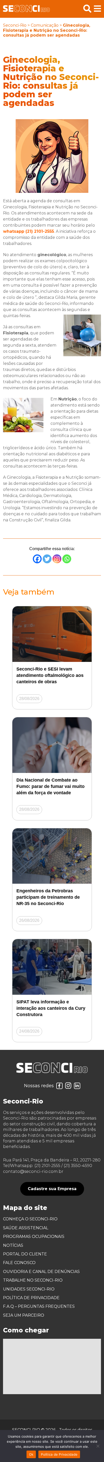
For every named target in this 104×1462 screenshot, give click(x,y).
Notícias (13, 1245)
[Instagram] (57, 558)
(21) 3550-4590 (78, 1165)
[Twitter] (47, 558)
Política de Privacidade (31, 1297)
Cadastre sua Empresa (52, 1188)
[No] (97, 1446)
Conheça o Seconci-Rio (30, 1219)
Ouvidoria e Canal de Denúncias (41, 1271)
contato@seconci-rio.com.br (33, 1171)
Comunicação (45, 25)
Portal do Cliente (25, 1254)
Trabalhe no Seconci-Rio (33, 1280)
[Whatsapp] (66, 558)
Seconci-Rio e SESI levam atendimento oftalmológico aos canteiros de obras (50, 675)
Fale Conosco (19, 1262)
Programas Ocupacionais (33, 1236)
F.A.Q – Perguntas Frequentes (39, 1306)
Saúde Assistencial (25, 1227)
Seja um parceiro (23, 1315)
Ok (31, 1454)
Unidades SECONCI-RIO (29, 1289)
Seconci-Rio (15, 25)
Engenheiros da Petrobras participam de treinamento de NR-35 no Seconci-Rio (48, 897)
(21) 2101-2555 (47, 1165)
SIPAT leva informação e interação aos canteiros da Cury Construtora (50, 1008)
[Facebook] (37, 558)
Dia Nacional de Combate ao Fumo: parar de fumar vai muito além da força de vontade (50, 786)
